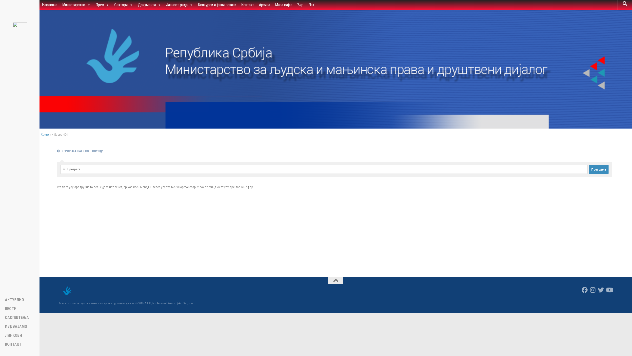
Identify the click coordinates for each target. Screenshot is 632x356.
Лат (311, 4)
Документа (147, 4)
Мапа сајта (283, 4)
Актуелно (14, 300)
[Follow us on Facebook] (585, 290)
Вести (11, 309)
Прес (100, 4)
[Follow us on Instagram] (593, 290)
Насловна (49, 4)
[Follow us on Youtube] (609, 290)
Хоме (45, 134)
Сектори (121, 4)
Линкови (13, 335)
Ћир (300, 4)
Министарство (73, 4)
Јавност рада (177, 4)
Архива (264, 4)
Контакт (247, 4)
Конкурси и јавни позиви (217, 4)
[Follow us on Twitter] (601, 290)
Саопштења (17, 317)
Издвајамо (16, 326)
